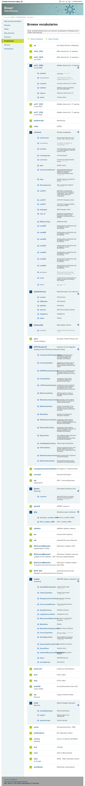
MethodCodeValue (46, 406)
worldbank (38, 767)
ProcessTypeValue (46, 633)
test (35, 747)
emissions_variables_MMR (48, 517)
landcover (38, 669)
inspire (37, 579)
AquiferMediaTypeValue (48, 587)
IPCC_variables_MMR (47, 522)
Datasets (7, 25)
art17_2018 (38, 112)
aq (35, 45)
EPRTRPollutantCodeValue (48, 371)
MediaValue (44, 624)
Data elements (9, 33)
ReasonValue (44, 435)
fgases (37, 489)
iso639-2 (43, 191)
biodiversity (39, 121)
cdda (36, 126)
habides (37, 528)
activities (43, 73)
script (42, 278)
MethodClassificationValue (48, 400)
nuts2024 (43, 265)
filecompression (45, 185)
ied (35, 540)
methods (43, 88)
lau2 (35, 681)
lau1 (35, 675)
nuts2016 (43, 252)
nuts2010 (43, 239)
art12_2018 (38, 57)
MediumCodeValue (46, 393)
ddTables (43, 305)
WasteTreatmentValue (47, 461)
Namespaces (8, 49)
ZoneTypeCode (45, 662)
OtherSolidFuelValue (47, 427)
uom (36, 753)
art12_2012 (38, 51)
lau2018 (37, 686)
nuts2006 (43, 232)
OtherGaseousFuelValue (48, 420)
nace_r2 (42, 214)
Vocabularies (9, 41)
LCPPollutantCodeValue (48, 385)
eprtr (36, 339)
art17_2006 (38, 65)
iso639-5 (43, 204)
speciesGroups (45, 720)
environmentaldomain (47, 170)
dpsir (41, 165)
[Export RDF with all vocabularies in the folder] (78, 68)
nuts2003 (43, 226)
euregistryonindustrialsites (45, 469)
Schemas (7, 37)
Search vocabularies (37, 39)
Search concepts (53, 39)
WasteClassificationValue (48, 455)
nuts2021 (43, 259)
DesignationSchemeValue (48, 598)
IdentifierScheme (46, 610)
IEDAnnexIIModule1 (42, 546)
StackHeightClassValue (48, 443)
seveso (37, 739)
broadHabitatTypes (46, 711)
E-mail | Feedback (10, 779)
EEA (13, 1)
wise (36, 759)
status (42, 318)
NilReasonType (45, 222)
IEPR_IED (38, 571)
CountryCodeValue (46, 363)
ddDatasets (43, 301)
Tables (6, 29)
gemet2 (37, 506)
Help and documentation (12, 21)
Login (63, 1)
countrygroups (45, 155)
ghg (35, 512)
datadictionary (40, 292)
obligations (44, 314)
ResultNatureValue (46, 637)
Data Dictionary (20, 17)
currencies (43, 160)
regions (42, 715)
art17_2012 (38, 104)
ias (35, 534)
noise (36, 727)
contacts (43, 297)
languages (43, 209)
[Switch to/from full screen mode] (70, 1)
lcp (35, 695)
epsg (41, 179)
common (37, 132)
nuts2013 (43, 246)
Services (7, 45)
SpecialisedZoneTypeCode (48, 644)
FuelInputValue (45, 379)
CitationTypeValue (46, 593)
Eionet (13, 17)
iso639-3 (43, 200)
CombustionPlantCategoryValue (48, 355)
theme (42, 658)
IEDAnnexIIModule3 (42, 554)
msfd (36, 703)
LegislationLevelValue (47, 614)
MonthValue (44, 414)
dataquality (38, 325)
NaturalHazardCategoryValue (48, 628)
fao (35, 480)
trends (42, 97)
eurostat (37, 475)
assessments (44, 138)
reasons (42, 93)
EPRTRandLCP (40, 347)
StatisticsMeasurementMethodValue (48, 652)
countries (43, 83)
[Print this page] (67, 1)
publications (39, 733)
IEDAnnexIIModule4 (42, 563)
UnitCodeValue (45, 447)
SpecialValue (44, 648)
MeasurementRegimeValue (48, 618)
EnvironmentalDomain (47, 604)
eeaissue (43, 310)
